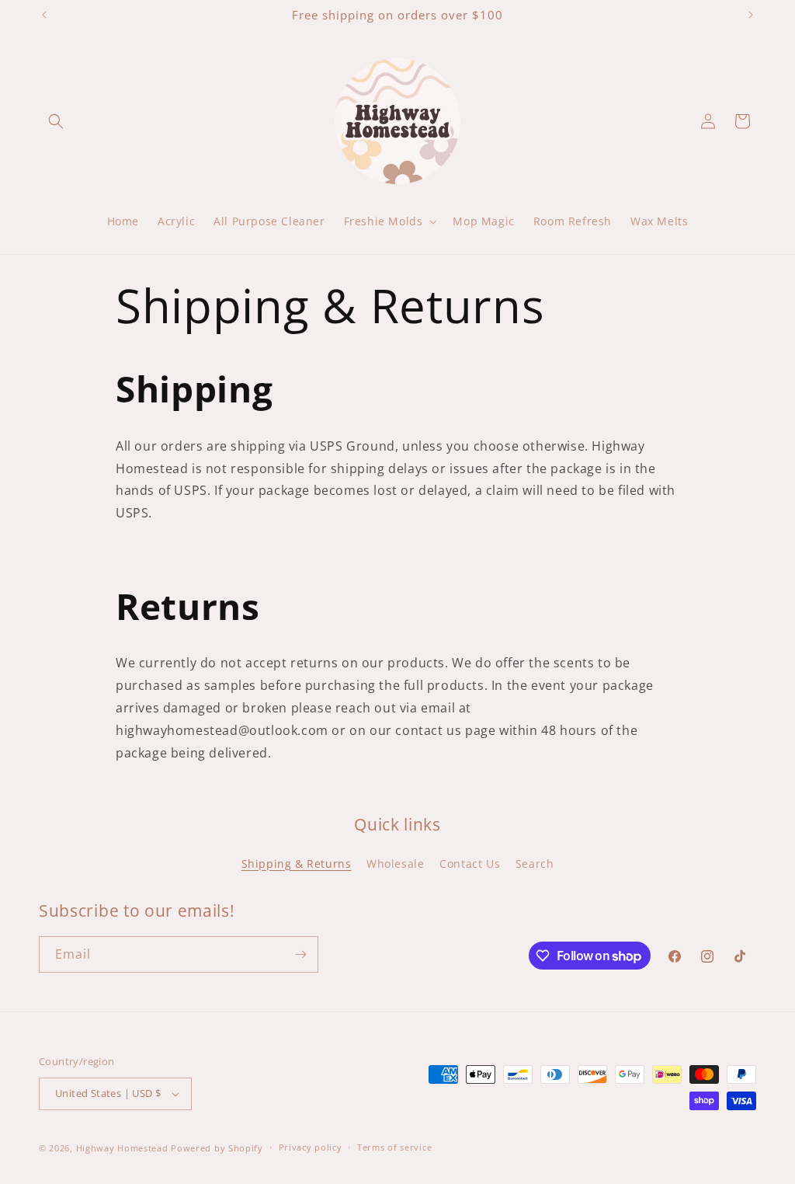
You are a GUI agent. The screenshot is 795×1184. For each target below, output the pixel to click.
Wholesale (395, 863)
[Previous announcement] (44, 15)
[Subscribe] (300, 954)
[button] (56, 121)
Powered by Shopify (217, 1148)
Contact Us (469, 863)
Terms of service (394, 1147)
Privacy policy (310, 1147)
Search (535, 863)
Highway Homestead (122, 1148)
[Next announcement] (751, 15)
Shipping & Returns (296, 863)
